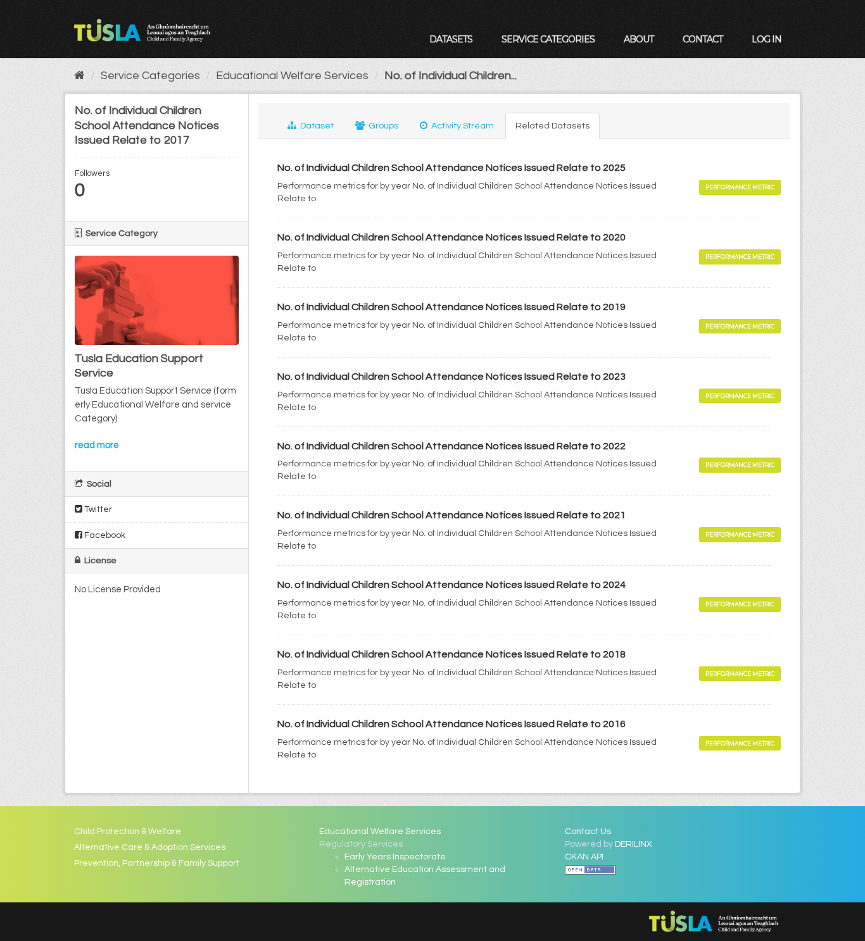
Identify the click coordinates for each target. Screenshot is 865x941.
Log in (766, 39)
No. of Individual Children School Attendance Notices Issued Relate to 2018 (451, 654)
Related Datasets (552, 126)
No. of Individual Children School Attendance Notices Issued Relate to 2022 (451, 446)
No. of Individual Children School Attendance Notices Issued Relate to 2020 (451, 237)
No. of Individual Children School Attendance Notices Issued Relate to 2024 (451, 585)
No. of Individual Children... (450, 76)
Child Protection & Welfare (127, 831)
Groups (382, 126)
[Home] (79, 76)
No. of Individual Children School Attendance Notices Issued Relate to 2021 (451, 515)
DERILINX (633, 844)
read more (97, 445)
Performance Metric (739, 187)
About (638, 39)
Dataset (316, 126)
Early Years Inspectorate (395, 856)
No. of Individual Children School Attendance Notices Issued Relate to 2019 (451, 307)
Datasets (450, 39)
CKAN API (584, 856)
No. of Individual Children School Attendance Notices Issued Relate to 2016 (451, 724)
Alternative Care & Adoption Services (149, 847)
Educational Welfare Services (292, 76)
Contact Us (588, 831)
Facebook (103, 535)
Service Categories (548, 39)
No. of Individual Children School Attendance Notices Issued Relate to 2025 (451, 168)
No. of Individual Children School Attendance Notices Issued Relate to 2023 (451, 376)
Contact (703, 39)
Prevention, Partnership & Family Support (156, 863)
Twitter (97, 509)
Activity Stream (461, 126)
